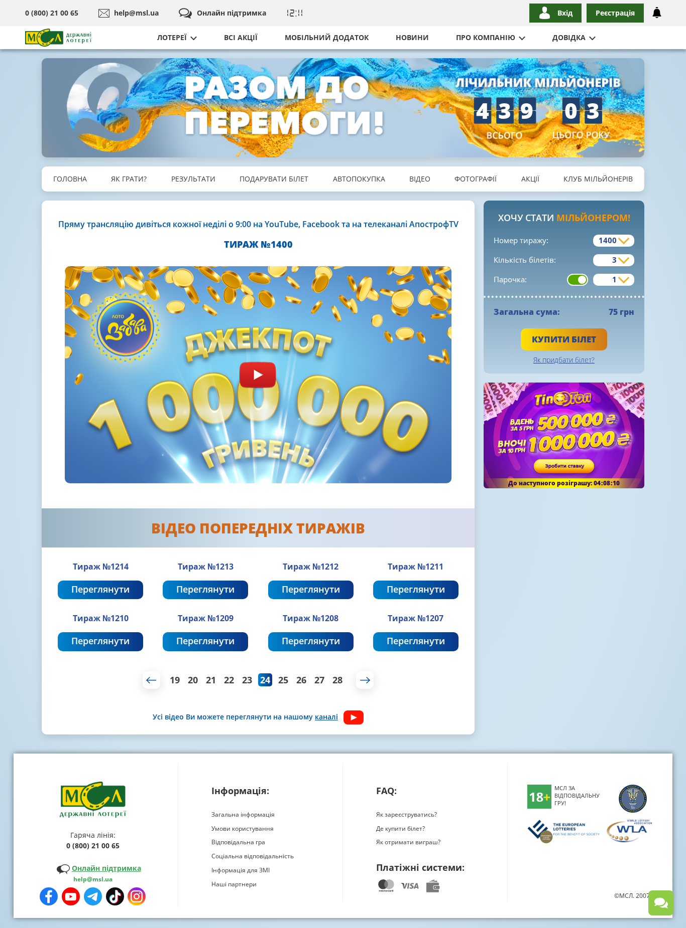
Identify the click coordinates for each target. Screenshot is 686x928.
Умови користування (242, 828)
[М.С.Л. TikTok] (115, 896)
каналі (326, 716)
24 (265, 680)
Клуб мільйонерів (598, 178)
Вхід (565, 13)
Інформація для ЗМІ (240, 870)
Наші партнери (234, 884)
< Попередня (151, 680)
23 (247, 680)
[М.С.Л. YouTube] (71, 896)
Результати (193, 178)
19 (175, 680)
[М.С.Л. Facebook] (49, 896)
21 (211, 680)
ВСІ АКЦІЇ (241, 37)
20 (193, 680)
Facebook (320, 224)
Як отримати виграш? (408, 842)
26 (301, 680)
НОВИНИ (412, 37)
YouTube (281, 224)
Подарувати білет (274, 178)
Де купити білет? (400, 828)
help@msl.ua (136, 13)
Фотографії (475, 178)
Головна (70, 178)
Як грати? (129, 178)
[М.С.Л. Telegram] (93, 896)
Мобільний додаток (327, 37)
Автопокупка (359, 178)
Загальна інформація (243, 814)
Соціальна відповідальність (252, 856)
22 (229, 680)
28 (337, 680)
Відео (419, 178)
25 (283, 680)
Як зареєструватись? (406, 814)
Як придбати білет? (564, 359)
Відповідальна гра (238, 842)
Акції (530, 178)
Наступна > (365, 680)
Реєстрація (615, 13)
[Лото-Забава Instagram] (137, 896)
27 (319, 680)
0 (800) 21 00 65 (51, 13)
